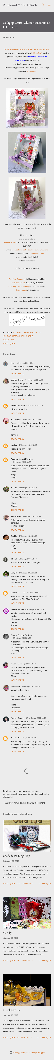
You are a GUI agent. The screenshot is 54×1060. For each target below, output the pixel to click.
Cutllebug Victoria (36, 253)
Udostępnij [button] (9, 344)
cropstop (28, 332)
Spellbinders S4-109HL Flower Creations (31, 250)
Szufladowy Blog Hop (16, 856)
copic (19, 332)
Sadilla (14, 536)
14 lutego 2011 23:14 (28, 573)
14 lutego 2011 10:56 (25, 363)
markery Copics (10, 242)
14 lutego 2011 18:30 (22, 462)
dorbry (14, 445)
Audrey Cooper (17, 718)
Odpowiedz (17, 373)
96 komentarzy (25, 960)
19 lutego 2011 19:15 (31, 686)
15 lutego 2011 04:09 (29, 593)
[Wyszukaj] (43, 4)
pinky (13, 664)
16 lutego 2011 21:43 (27, 664)
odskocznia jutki (18, 405)
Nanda (14, 488)
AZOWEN (15, 738)
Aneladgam (16, 516)
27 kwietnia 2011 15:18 (36, 718)
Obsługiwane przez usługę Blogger (29, 1052)
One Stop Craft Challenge (19, 286)
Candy (7, 933)
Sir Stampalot (21, 290)
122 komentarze (25, 883)
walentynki (9, 340)
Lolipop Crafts (10, 336)
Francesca (15, 686)
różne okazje (26, 336)
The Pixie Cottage (16, 279)
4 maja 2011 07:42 (29, 738)
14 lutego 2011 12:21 (36, 405)
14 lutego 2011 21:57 (28, 559)
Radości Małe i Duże (20, 5)
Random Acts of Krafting (22, 459)
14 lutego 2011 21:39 (28, 536)
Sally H (14, 573)
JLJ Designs (31, 71)
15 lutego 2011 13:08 (35, 609)
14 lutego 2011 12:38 (32, 419)
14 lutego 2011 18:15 (28, 445)
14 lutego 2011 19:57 (28, 488)
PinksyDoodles (17, 609)
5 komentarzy (24, 1038)
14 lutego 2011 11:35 (34, 380)
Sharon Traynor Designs (21, 635)
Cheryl (14, 559)
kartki (37, 332)
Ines (13, 363)
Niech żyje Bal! (12, 1010)
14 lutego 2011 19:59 (32, 516)
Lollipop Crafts (37, 53)
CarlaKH (14, 593)
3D (14, 332)
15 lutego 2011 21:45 (22, 638)
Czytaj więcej (44, 883)
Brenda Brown (17, 380)
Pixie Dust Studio (18, 283)
